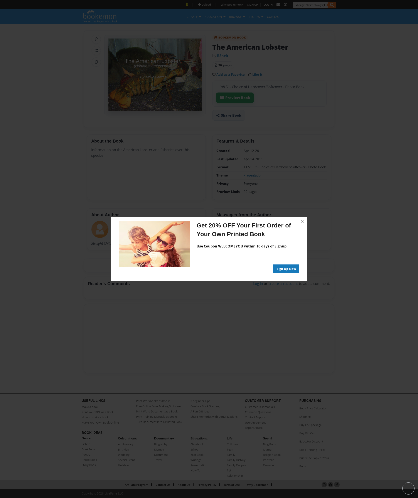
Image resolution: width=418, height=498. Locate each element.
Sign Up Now (286, 269)
